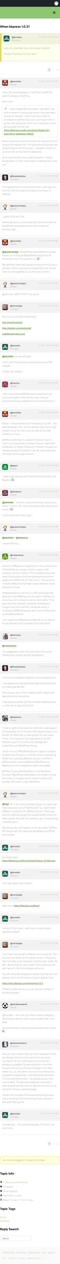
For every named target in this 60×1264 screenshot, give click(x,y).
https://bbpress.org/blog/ (26, 905)
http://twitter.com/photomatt (16, 328)
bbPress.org (4, 13)
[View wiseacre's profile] (5, 493)
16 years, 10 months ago (48, 37)
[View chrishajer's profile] (5, 307)
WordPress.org (8, 1252)
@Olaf (5, 804)
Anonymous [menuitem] (56, 3)
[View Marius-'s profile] (5, 384)
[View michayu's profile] (5, 636)
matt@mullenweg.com (13, 334)
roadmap (4, 1220)
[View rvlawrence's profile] (5, 556)
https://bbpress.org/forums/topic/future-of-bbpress (28, 860)
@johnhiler (8, 356)
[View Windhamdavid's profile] (5, 1006)
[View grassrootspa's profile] (5, 207)
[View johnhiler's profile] (5, 83)
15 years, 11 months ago (21, 1200)
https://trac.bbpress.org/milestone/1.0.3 (22, 983)
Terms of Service (33, 1258)
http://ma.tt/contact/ (12, 322)
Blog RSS (51, 1252)
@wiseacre (22, 537)
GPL (4, 1258)
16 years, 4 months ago (48, 1113)
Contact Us (12, 1258)
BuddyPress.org (34, 1252)
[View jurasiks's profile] (6, 38)
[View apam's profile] (5, 467)
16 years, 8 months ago (48, 872)
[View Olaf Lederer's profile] (5, 177)
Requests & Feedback (17, 1182)
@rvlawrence (9, 645)
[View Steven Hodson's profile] (5, 1044)
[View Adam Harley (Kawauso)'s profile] (5, 718)
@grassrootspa (10, 251)
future (3, 1217)
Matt (44, 1252)
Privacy (22, 1258)
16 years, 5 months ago (48, 917)
